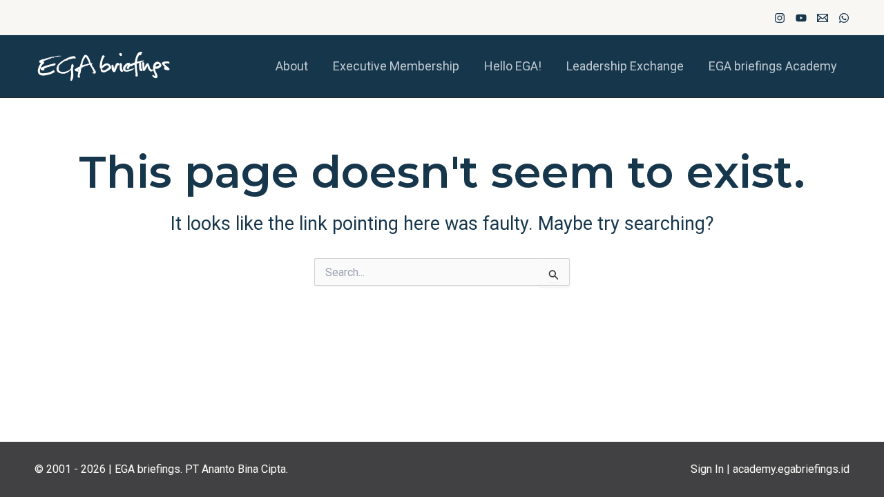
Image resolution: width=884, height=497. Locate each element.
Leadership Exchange (625, 66)
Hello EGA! (512, 66)
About (292, 66)
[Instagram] (779, 17)
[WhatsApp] (843, 17)
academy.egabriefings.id (791, 469)
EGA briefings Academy (773, 66)
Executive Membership (396, 66)
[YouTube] (801, 17)
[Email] (822, 17)
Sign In (707, 469)
